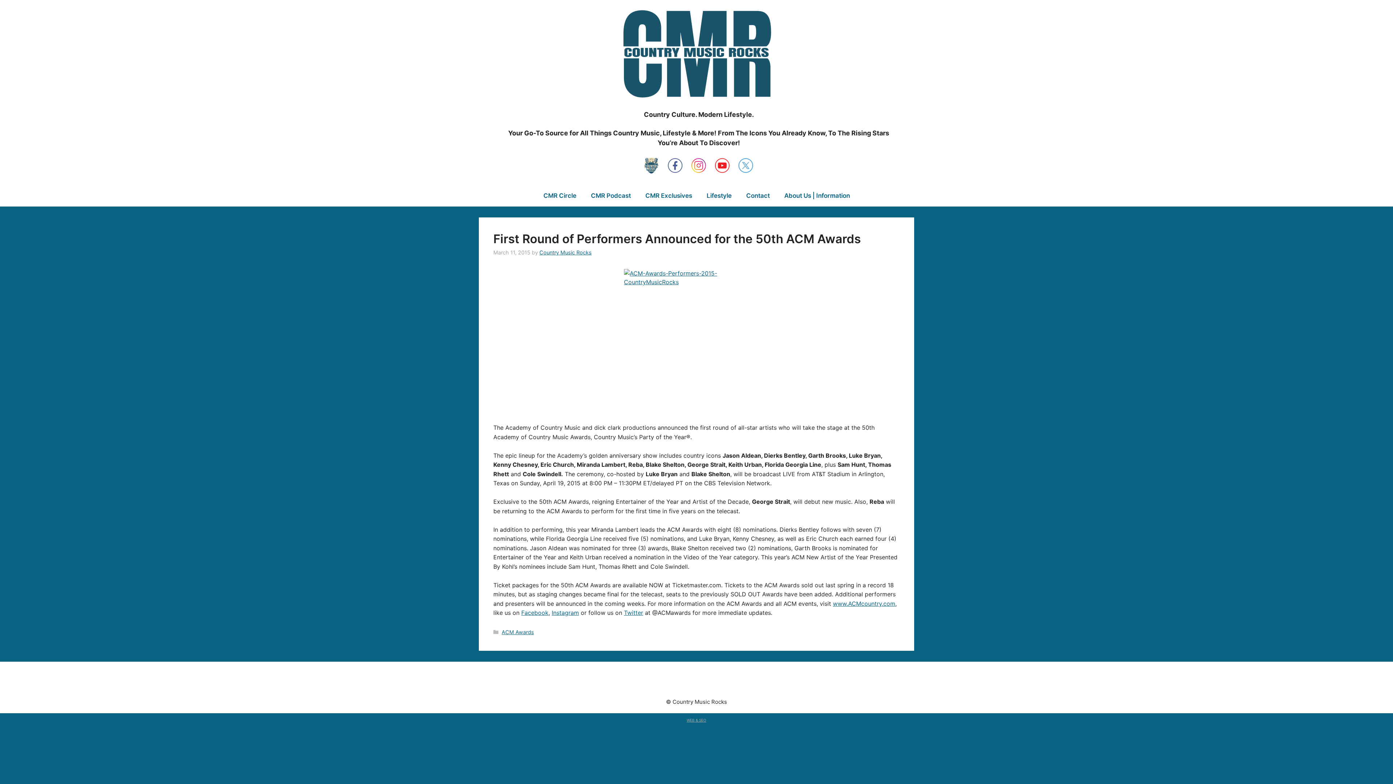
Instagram (565, 612)
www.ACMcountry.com (864, 603)
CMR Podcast (611, 195)
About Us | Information (817, 195)
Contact (758, 195)
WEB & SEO (696, 720)
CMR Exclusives (668, 195)
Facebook (534, 612)
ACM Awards (518, 632)
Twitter (633, 612)
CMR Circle (559, 195)
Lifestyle (719, 195)
